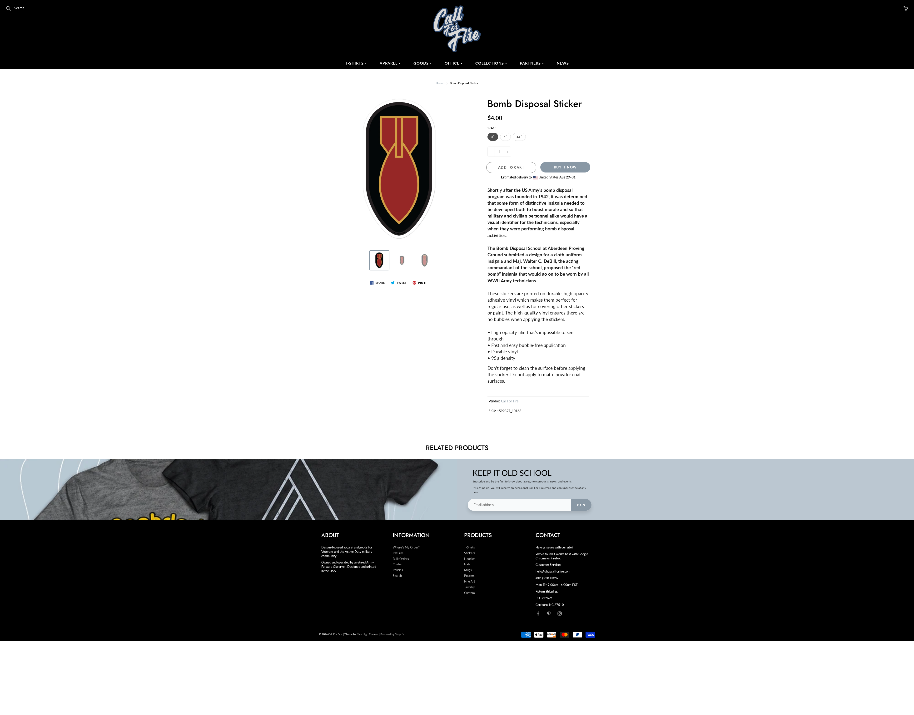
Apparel (389, 63)
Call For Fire (509, 401)
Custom (398, 564)
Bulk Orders (401, 559)
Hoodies (469, 559)
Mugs (468, 570)
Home (439, 83)
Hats (467, 564)
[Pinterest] (549, 613)
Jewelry (469, 587)
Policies (398, 570)
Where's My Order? (406, 547)
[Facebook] (538, 613)
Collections (490, 63)
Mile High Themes (367, 634)
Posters (469, 576)
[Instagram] (559, 613)
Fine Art (469, 581)
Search (397, 576)
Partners (531, 63)
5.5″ (519, 136)
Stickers (469, 553)
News (563, 63)
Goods (421, 63)
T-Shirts (355, 63)
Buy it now (565, 167)
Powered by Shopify (392, 634)
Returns (398, 553)
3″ (492, 136)
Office (453, 63)
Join (581, 505)
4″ (505, 136)
